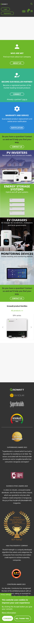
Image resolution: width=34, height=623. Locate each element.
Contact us (17, 146)
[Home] (4, 3)
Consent (7, 618)
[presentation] (3, 327)
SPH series (17, 315)
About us (17, 63)
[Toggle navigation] (31, 11)
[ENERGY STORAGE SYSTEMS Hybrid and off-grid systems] (17, 200)
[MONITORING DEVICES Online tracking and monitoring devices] (17, 267)
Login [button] (5, 9)
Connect (17, 94)
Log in (24, 99)
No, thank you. (22, 618)
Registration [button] (7, 13)
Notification (17, 127)
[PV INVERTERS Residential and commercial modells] (17, 166)
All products (16, 310)
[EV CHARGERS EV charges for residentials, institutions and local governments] (17, 234)
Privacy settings (6, 594)
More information (9, 612)
